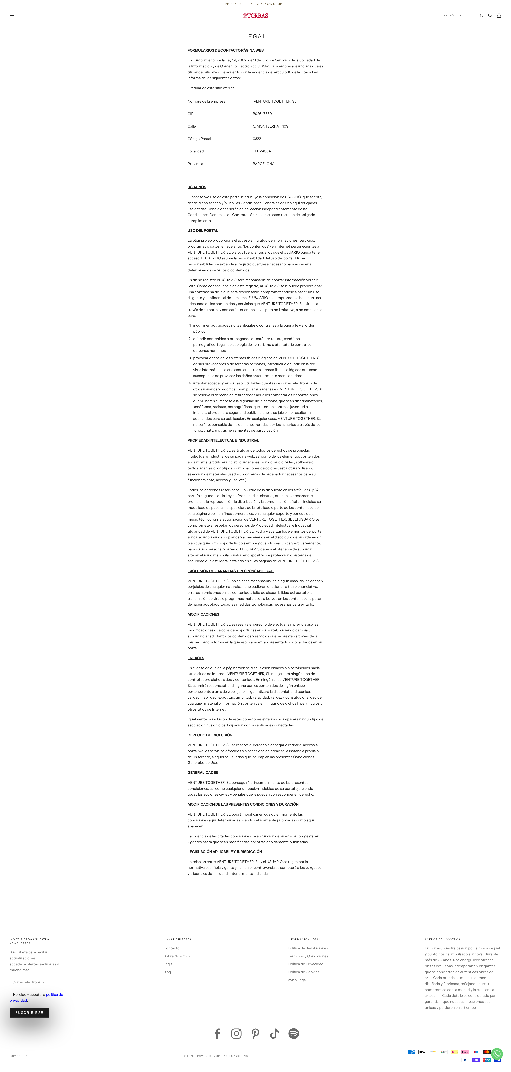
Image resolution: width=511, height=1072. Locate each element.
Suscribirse (29, 1013)
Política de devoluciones (308, 948)
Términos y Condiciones (308, 956)
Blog (167, 972)
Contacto (172, 948)
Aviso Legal (297, 980)
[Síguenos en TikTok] (274, 1033)
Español (450, 15)
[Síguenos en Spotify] (293, 1033)
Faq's (168, 964)
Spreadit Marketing (232, 1056)
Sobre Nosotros (177, 956)
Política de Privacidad (305, 964)
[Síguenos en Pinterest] (255, 1033)
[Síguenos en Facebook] (217, 1033)
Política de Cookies (303, 972)
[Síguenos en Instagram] (236, 1033)
